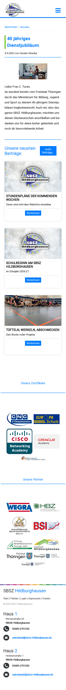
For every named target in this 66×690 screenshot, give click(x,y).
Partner (14, 598)
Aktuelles (24, 27)
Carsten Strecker (28, 53)
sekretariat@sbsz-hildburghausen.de (32, 637)
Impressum (34, 598)
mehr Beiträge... (48, 151)
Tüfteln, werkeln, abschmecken (32, 330)
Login (23, 598)
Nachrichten (11, 27)
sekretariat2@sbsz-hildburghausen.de (32, 674)
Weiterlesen (33, 213)
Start (5, 598)
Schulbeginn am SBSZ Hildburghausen (23, 264)
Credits (46, 598)
